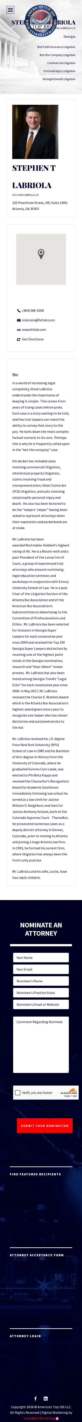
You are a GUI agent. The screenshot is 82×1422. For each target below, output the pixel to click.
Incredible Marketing (39, 1418)
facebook (36, 1400)
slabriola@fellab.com (38, 320)
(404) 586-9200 (33, 310)
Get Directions (33, 339)
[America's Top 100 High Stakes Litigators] (41, 21)
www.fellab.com (34, 329)
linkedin (46, 1400)
